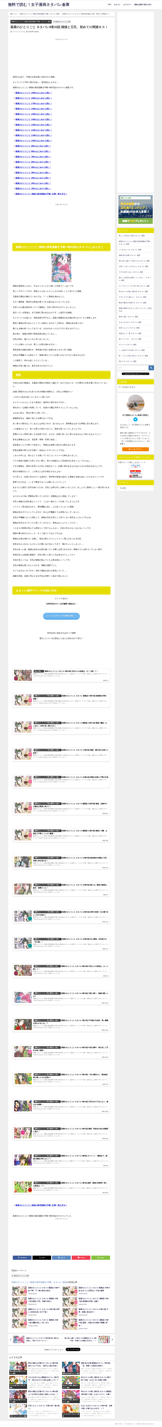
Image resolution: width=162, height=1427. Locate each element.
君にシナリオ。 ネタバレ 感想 (130, 339)
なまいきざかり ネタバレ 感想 (130, 322)
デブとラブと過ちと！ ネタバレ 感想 (132, 297)
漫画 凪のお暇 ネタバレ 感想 (129, 255)
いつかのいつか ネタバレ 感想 (130, 249)
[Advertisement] (61, 57)
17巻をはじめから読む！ (33, 103)
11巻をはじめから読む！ (33, 135)
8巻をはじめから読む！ (33, 151)
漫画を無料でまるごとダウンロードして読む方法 (135, 309)
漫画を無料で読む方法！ (143, 4)
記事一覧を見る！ (41, 194)
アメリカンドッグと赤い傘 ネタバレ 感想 (134, 286)
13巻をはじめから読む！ (33, 125)
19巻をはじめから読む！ (33, 93)
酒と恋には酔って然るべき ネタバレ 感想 (134, 261)
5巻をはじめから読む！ (33, 167)
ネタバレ (117, 4)
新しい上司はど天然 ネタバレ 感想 (132, 235)
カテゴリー (127, 4)
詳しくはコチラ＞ (135, 449)
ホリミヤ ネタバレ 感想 (127, 344)
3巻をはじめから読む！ (33, 178)
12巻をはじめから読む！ (33, 130)
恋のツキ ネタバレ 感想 (127, 361)
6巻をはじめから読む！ (33, 162)
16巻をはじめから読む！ (33, 109)
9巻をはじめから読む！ (33, 146)
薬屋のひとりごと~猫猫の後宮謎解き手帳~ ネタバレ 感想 (31, 21)
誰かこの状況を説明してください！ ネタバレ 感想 (135, 279)
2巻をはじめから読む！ (33, 183)
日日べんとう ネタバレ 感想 (129, 328)
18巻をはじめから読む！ (33, 98)
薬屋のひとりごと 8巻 (62, 21)
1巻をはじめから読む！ (33, 188)
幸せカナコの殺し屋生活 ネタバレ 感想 (133, 291)
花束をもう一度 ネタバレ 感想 (130, 333)
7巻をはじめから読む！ (33, 157)
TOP (109, 4)
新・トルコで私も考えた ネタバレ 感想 (133, 356)
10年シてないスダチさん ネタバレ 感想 (133, 266)
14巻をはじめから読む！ (33, 119)
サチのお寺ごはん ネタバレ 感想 (131, 272)
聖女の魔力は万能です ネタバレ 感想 (132, 302)
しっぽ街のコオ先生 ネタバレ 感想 (132, 350)
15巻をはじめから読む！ (33, 114)
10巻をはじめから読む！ (33, 141)
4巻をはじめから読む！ (33, 173)
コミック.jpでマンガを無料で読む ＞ (61, 616)
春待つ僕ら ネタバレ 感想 (128, 316)
